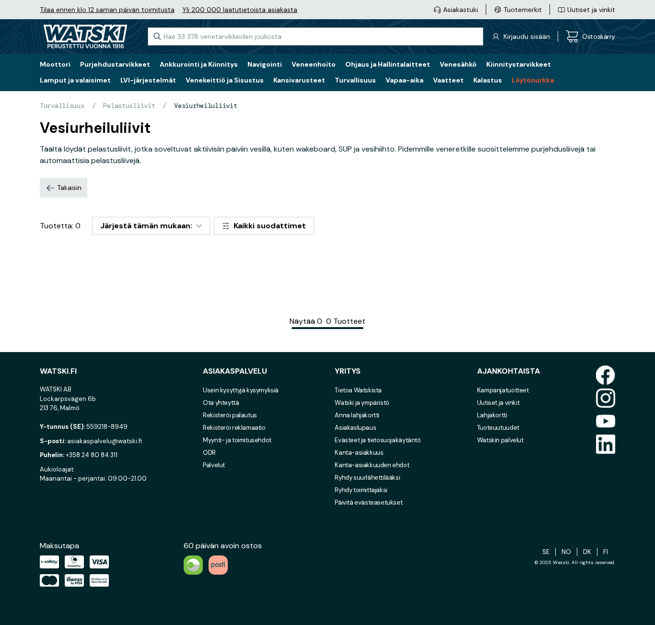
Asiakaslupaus (355, 428)
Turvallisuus (62, 105)
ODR (209, 452)
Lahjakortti (492, 415)
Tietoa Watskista (358, 390)
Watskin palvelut (500, 440)
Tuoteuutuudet (498, 428)
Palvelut (214, 465)
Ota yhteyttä (221, 403)
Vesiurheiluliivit (205, 105)
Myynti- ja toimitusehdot (237, 440)
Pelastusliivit (129, 105)
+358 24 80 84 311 (91, 455)
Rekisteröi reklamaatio (234, 428)
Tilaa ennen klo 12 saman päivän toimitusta (107, 9)
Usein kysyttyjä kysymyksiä (241, 390)
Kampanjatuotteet (503, 390)
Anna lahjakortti (357, 415)
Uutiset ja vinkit (498, 403)
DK (587, 552)
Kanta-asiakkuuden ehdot (372, 465)
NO (566, 552)
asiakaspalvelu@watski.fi (104, 441)
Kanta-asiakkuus (359, 452)
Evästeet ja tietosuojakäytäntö (378, 440)
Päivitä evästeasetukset (368, 502)
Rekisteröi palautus (230, 415)
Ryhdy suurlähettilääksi (367, 477)
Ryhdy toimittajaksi (361, 490)
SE (546, 552)
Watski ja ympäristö (362, 403)
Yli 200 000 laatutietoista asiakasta (239, 9)
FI (605, 552)
